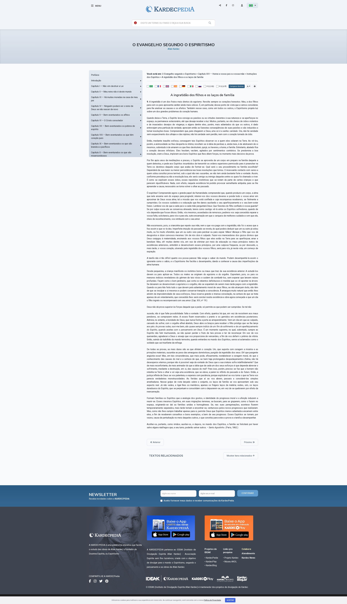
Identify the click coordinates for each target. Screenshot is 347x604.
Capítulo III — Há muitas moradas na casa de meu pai (114, 99)
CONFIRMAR (248, 493)
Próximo (248, 442)
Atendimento (248, 553)
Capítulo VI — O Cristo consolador (107, 120)
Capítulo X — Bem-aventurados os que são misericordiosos (111, 154)
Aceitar (230, 600)
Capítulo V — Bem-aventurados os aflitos (110, 115)
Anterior (156, 442)
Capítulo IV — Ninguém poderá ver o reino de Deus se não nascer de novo (112, 108)
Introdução (96, 80)
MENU (98, 6)
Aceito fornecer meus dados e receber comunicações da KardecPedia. (199, 500)
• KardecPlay (211, 561)
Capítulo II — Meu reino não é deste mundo (111, 91)
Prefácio (95, 75)
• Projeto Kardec (230, 557)
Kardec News (248, 557)
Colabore (246, 549)
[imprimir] (255, 86)
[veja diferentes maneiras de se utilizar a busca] (135, 23)
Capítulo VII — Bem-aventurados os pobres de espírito (113, 128)
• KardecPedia (211, 557)
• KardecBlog (211, 565)
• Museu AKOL (230, 561)
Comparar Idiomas (237, 86)
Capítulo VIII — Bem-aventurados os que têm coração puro (112, 136)
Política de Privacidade (212, 600)
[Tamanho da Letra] (248, 86)
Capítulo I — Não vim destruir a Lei (107, 86)
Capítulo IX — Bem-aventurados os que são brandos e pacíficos (111, 145)
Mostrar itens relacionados (240, 455)
